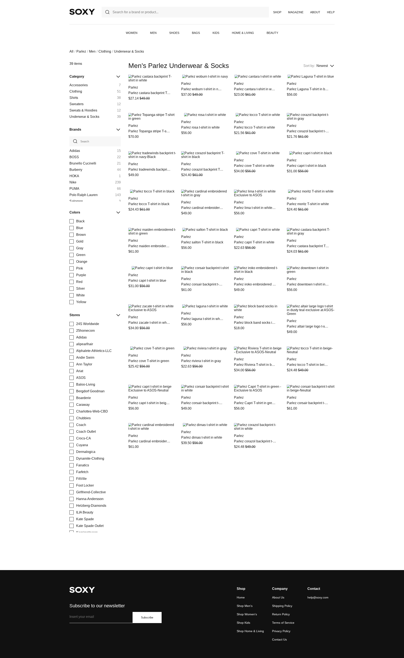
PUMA (74, 188)
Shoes (174, 32)
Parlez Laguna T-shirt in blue (308, 89)
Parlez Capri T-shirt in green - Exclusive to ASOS (255, 403)
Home (241, 597)
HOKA (74, 176)
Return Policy (281, 614)
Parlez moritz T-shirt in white (308, 204)
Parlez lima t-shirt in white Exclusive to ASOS (255, 208)
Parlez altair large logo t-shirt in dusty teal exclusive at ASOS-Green (308, 326)
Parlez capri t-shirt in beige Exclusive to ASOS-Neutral (149, 403)
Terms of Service (283, 622)
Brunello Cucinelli (82, 163)
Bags (196, 32)
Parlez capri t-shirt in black (306, 165)
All (71, 51)
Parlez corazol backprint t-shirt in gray (308, 131)
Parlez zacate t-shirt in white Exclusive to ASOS (149, 322)
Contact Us (279, 639)
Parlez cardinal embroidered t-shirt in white (149, 441)
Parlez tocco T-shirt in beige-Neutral (308, 364)
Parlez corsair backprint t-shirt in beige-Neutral (308, 403)
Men (153, 32)
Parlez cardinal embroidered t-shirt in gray (202, 208)
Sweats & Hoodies (83, 110)
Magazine (295, 12)
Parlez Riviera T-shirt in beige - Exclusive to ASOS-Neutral (255, 364)
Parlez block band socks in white (255, 322)
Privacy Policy (281, 631)
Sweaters (76, 104)
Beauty (272, 32)
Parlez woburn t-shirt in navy (202, 89)
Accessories (78, 85)
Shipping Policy (282, 606)
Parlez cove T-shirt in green (148, 361)
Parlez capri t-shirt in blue (147, 280)
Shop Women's (247, 614)
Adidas (74, 151)
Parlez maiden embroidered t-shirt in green (149, 246)
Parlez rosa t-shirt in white (200, 127)
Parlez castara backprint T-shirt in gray (308, 246)
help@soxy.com (317, 597)
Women (131, 32)
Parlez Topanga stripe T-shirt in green (149, 131)
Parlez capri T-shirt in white (254, 242)
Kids (216, 32)
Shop (277, 12)
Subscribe (147, 617)
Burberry (75, 169)
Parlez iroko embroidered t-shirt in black (255, 284)
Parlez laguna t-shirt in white (202, 319)
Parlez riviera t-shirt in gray (201, 361)
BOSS (74, 157)
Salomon (76, 201)
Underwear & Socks (84, 116)
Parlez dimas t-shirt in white (201, 437)
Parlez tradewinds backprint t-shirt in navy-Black (149, 169)
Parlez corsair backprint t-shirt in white (202, 403)
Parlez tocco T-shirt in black (148, 204)
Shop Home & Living (250, 631)
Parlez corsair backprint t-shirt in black (202, 284)
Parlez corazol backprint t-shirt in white (255, 441)
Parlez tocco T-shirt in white (254, 127)
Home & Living (243, 32)
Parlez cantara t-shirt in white (255, 89)
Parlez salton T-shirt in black (202, 242)
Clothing (104, 51)
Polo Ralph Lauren (83, 195)
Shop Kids (243, 622)
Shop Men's (244, 606)
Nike (72, 182)
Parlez (81, 51)
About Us (278, 597)
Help (331, 12)
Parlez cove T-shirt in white (254, 165)
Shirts (73, 97)
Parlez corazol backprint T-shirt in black (202, 169)
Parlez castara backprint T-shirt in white (149, 93)
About (315, 12)
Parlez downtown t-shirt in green (308, 284)
